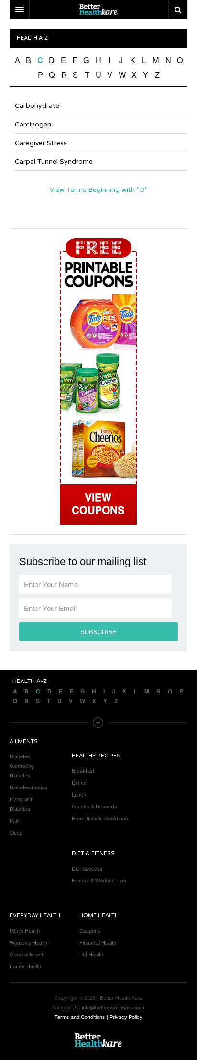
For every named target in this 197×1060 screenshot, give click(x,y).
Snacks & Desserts (94, 806)
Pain (15, 820)
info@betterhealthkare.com (113, 1007)
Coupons (89, 930)
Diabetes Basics (28, 787)
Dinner (79, 782)
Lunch (79, 794)
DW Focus (98, 9)
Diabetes (20, 756)
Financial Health (97, 942)
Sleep (16, 832)
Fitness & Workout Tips (99, 880)
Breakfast (83, 770)
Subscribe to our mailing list (82, 561)
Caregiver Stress (41, 143)
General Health (27, 954)
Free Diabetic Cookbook (100, 818)
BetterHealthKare (98, 1040)
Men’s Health (25, 930)
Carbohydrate (37, 106)
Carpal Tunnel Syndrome (54, 161)
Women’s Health (28, 942)
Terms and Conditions (80, 1016)
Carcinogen (33, 124)
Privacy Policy (125, 1016)
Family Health (25, 966)
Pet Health (91, 954)
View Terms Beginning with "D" (98, 190)
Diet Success (87, 868)
